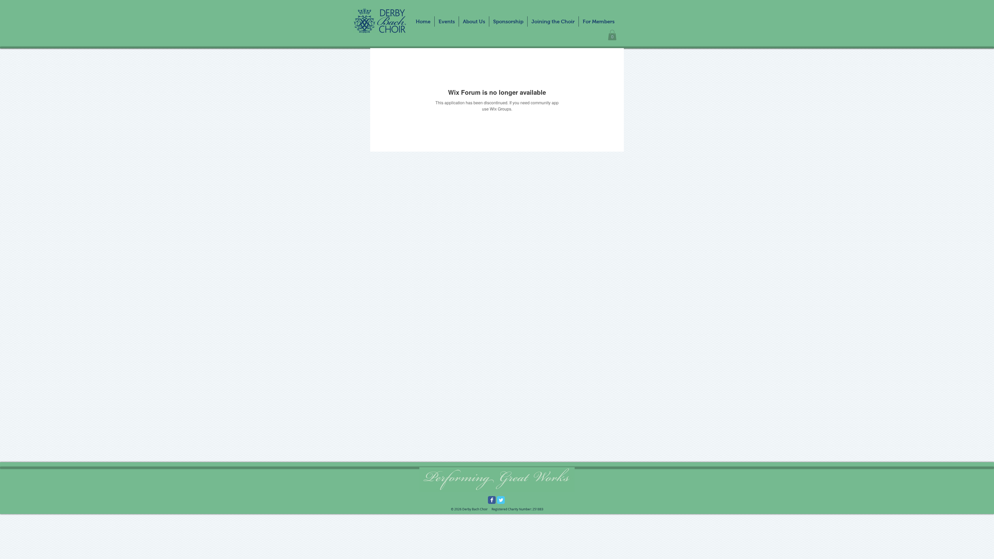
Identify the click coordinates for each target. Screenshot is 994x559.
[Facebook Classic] (492, 500)
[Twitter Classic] (501, 500)
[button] (447, 21)
